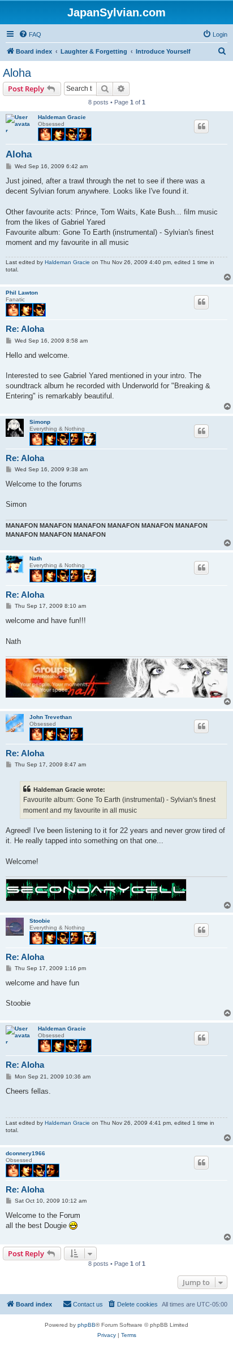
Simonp (39, 422)
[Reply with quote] (201, 126)
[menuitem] (30, 34)
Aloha (17, 73)
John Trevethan (50, 717)
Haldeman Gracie (62, 117)
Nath (35, 558)
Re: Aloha (25, 329)
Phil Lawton (22, 293)
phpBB (86, 1325)
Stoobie (39, 921)
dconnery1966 (25, 1153)
